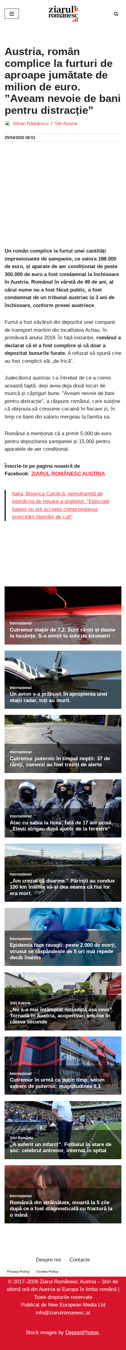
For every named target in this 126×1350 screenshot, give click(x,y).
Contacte (79, 1260)
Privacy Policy (18, 1271)
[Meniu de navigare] (12, 14)
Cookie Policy (47, 1271)
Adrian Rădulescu (30, 123)
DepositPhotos (82, 1333)
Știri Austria (65, 123)
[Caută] (116, 14)
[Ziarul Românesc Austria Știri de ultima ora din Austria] (63, 13)
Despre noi (48, 1260)
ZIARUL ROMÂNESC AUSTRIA (68, 474)
